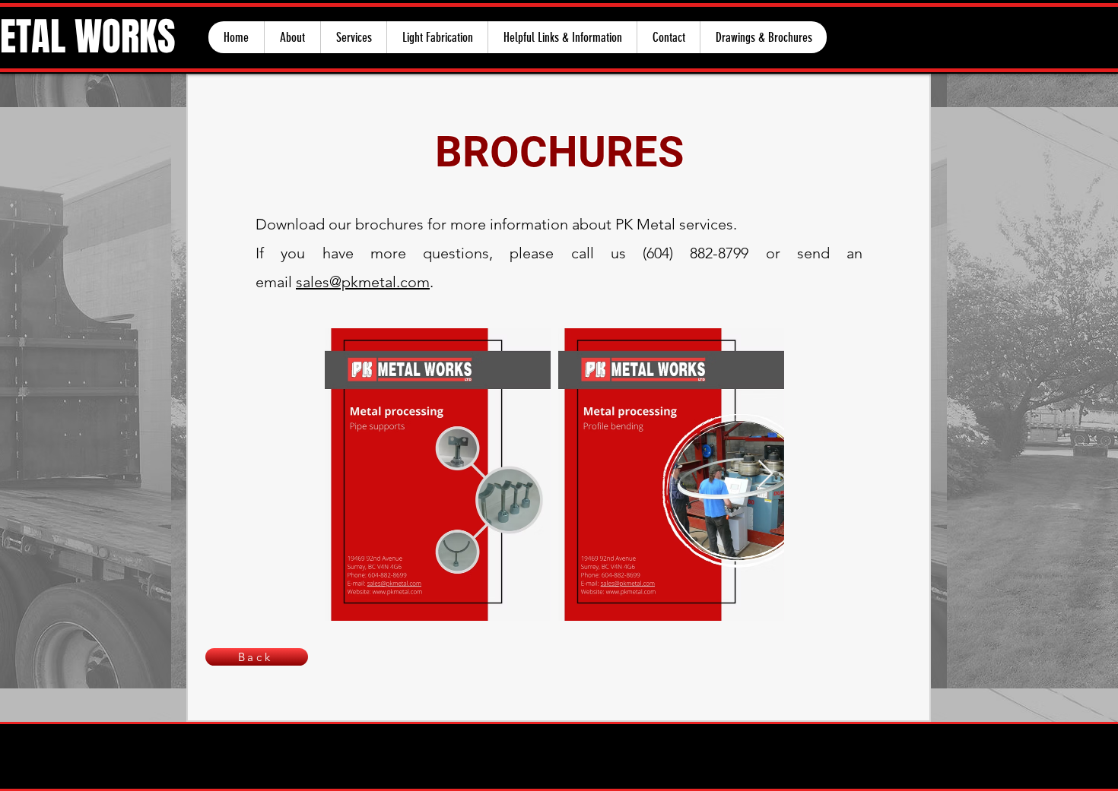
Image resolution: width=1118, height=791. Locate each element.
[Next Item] (765, 474)
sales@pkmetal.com (363, 282)
